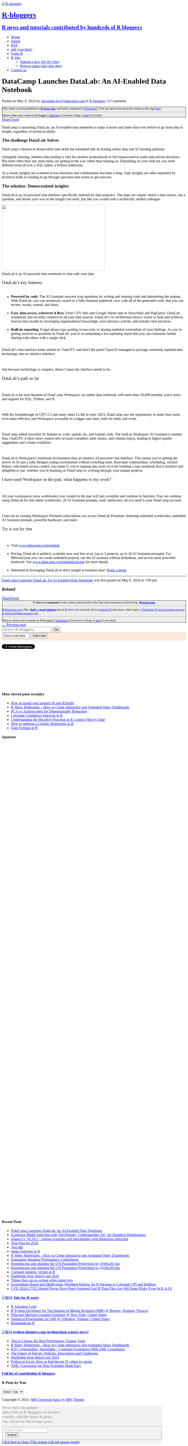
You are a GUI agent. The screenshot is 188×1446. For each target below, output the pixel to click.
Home (15, 37)
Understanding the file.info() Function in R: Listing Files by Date (58, 720)
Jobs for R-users (26, 1298)
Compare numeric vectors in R (33, 1272)
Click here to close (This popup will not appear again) (41, 1442)
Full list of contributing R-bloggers (28, 1373)
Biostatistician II (22, 1323)
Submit (12, 1435)
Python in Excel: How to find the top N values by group (51, 1361)
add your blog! (21, 49)
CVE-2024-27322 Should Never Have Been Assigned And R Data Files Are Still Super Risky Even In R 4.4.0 (91, 1288)
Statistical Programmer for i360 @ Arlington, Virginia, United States (60, 1319)
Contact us (18, 70)
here (157, 108)
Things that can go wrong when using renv (42, 1280)
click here (54, 115)
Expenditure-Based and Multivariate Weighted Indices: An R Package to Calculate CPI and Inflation (83, 1284)
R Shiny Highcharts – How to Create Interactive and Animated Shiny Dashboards (70, 707)
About (15, 41)
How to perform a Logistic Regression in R (42, 724)
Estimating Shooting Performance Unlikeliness (44, 1259)
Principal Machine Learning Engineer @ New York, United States (59, 1315)
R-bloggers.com (12, 609)
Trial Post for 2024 (24, 1243)
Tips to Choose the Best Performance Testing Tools (48, 1341)
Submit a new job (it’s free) (39, 62)
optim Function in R (25, 1251)
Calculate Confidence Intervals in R (37, 715)
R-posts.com (48, 108)
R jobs (15, 58)
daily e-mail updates (43, 609)
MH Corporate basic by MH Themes (57, 1400)
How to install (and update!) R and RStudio (42, 703)
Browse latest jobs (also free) (41, 66)
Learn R (17, 53)
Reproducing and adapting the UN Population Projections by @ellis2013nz (65, 1264)
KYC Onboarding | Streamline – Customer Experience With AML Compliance (68, 1349)
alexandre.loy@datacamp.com (63, 101)
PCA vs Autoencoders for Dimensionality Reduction (49, 711)
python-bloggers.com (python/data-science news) (50, 1332)
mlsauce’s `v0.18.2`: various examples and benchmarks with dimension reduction (69, 1239)
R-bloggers (90, 108)
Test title (17, 1247)
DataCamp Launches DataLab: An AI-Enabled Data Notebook (47, 580)
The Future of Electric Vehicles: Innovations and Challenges (54, 1353)
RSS (14, 45)
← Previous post (14, 625)
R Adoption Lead (23, 1306)
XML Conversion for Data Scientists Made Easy (46, 1366)
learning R (105, 609)
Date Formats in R (24, 728)
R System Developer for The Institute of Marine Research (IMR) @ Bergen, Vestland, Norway (79, 1311)
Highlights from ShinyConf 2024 (35, 1276)
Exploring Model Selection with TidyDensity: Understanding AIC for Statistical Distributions (78, 1235)
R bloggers (97, 101)
